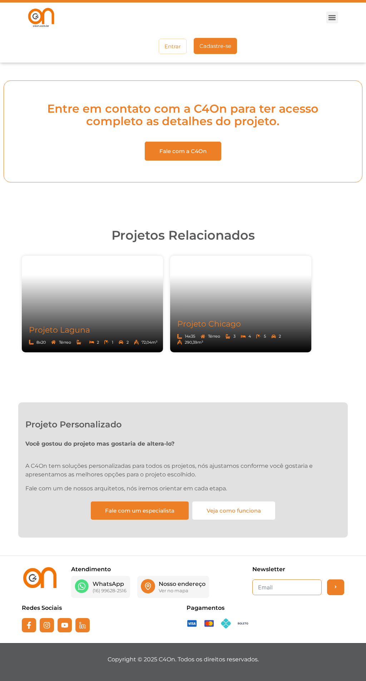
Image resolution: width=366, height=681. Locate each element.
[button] (332, 17)
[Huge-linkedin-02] (82, 625)
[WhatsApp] (82, 586)
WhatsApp (108, 583)
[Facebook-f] (29, 625)
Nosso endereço (182, 583)
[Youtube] (65, 625)
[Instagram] (47, 625)
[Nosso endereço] (148, 586)
